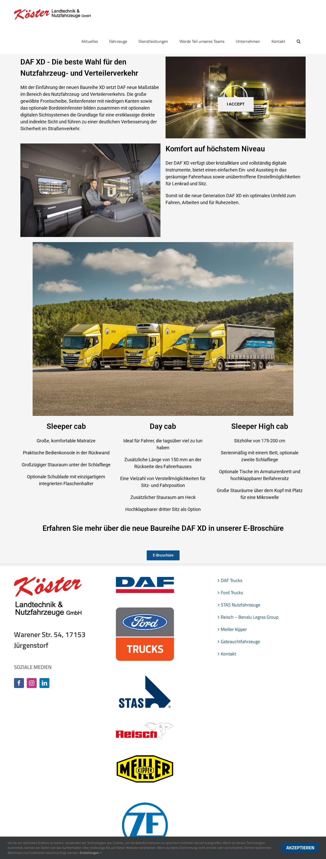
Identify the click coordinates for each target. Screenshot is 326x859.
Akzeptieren (300, 847)
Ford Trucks (232, 592)
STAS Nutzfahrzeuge (240, 604)
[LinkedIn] (44, 683)
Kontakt (228, 653)
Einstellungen (90, 852)
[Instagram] (32, 683)
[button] (299, 41)
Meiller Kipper (234, 629)
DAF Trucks (231, 580)
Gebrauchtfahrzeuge (240, 641)
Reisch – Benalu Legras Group (249, 617)
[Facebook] (19, 683)
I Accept (235, 104)
